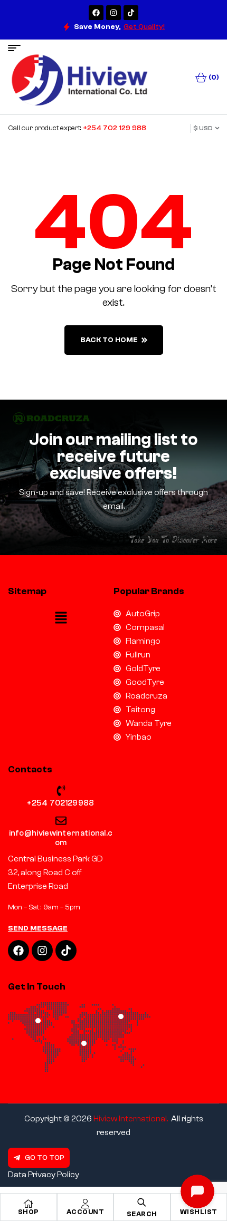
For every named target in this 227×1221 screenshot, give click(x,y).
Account (86, 1212)
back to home (109, 340)
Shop (28, 1212)
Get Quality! (144, 27)
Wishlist (198, 1212)
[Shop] (28, 1203)
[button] (60, 618)
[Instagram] (113, 12)
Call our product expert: (77, 128)
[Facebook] (96, 12)
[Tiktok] (131, 12)
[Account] (85, 1203)
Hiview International (130, 1118)
